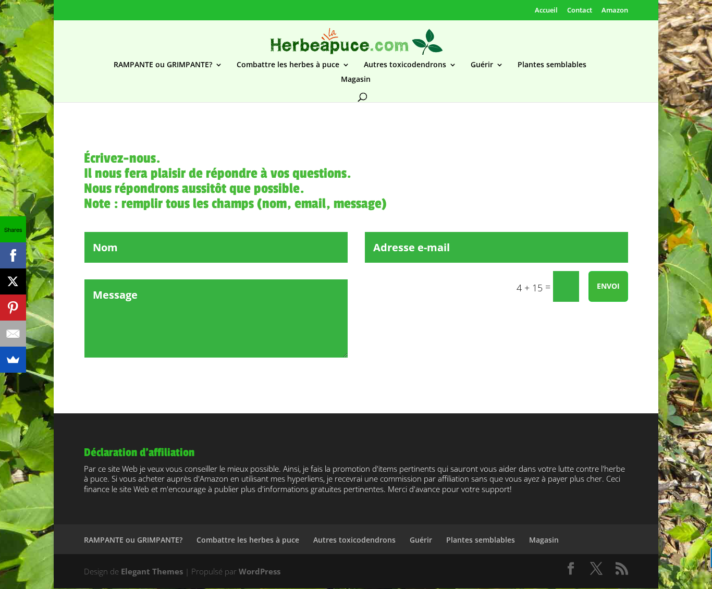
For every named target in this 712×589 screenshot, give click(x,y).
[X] (13, 281)
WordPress (259, 571)
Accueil (546, 10)
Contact (579, 10)
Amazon (614, 10)
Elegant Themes (152, 571)
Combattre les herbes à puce (288, 65)
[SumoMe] (13, 360)
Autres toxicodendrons (405, 65)
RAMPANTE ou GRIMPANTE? (163, 65)
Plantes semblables (552, 65)
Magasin (356, 80)
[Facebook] (13, 255)
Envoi (608, 286)
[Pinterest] (13, 308)
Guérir (482, 65)
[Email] (13, 334)
